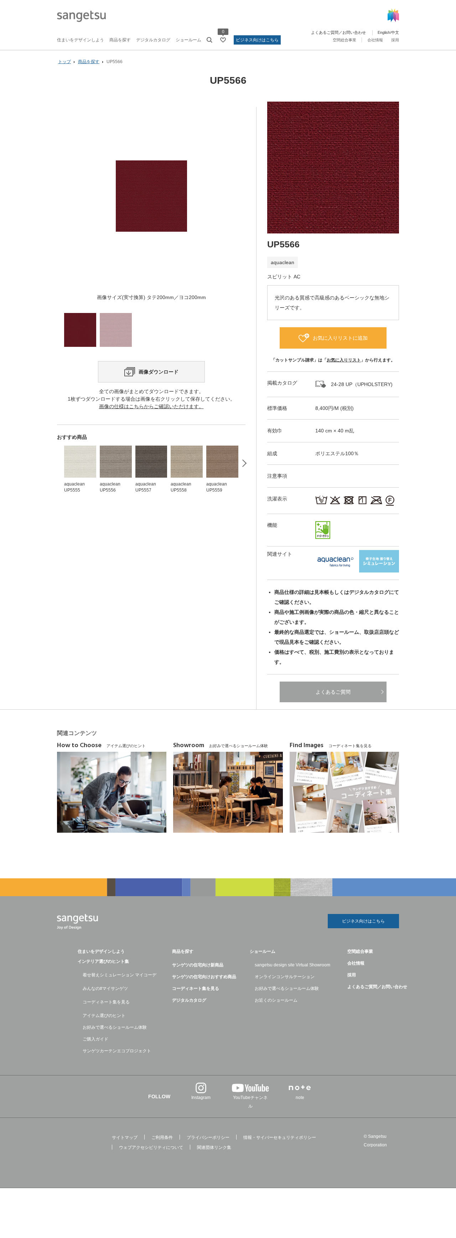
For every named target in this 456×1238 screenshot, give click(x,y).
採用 (395, 40)
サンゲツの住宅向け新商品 (197, 964)
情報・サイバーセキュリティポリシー (279, 1137)
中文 (395, 32)
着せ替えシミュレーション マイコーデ (119, 974)
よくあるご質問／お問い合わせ (338, 32)
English (384, 32)
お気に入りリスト (344, 360)
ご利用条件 (162, 1137)
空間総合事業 (344, 40)
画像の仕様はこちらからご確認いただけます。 (151, 406)
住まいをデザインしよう (80, 39)
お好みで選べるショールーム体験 (115, 1027)
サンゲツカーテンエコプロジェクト (117, 1050)
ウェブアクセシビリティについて (151, 1147)
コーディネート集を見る (106, 1002)
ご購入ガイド (95, 1039)
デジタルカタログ (153, 39)
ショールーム (188, 39)
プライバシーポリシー (208, 1137)
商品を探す (120, 39)
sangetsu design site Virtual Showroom (292, 964)
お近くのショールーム (276, 1000)
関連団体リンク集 (214, 1147)
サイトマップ (125, 1137)
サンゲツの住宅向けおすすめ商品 (204, 976)
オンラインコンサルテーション (285, 976)
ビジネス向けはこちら (257, 39)
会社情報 (375, 40)
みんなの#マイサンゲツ (105, 988)
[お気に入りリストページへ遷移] (223, 39)
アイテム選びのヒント (104, 1015)
